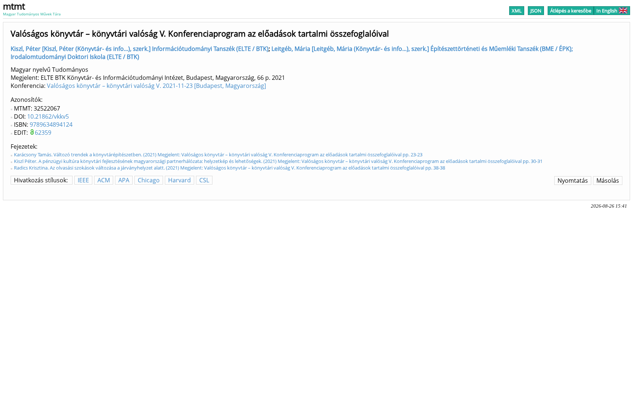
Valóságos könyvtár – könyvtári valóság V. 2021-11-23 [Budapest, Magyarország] (156, 86)
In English (606, 10)
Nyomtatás (573, 180)
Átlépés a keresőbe (570, 10)
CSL (204, 180)
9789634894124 (51, 124)
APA (123, 180)
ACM (103, 180)
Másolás (607, 180)
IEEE (83, 180)
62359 (43, 133)
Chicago (149, 180)
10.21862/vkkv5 (48, 116)
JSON (535, 10)
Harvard (179, 180)
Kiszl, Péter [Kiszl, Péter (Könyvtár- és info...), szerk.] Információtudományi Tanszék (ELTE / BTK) (140, 49)
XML (517, 10)
